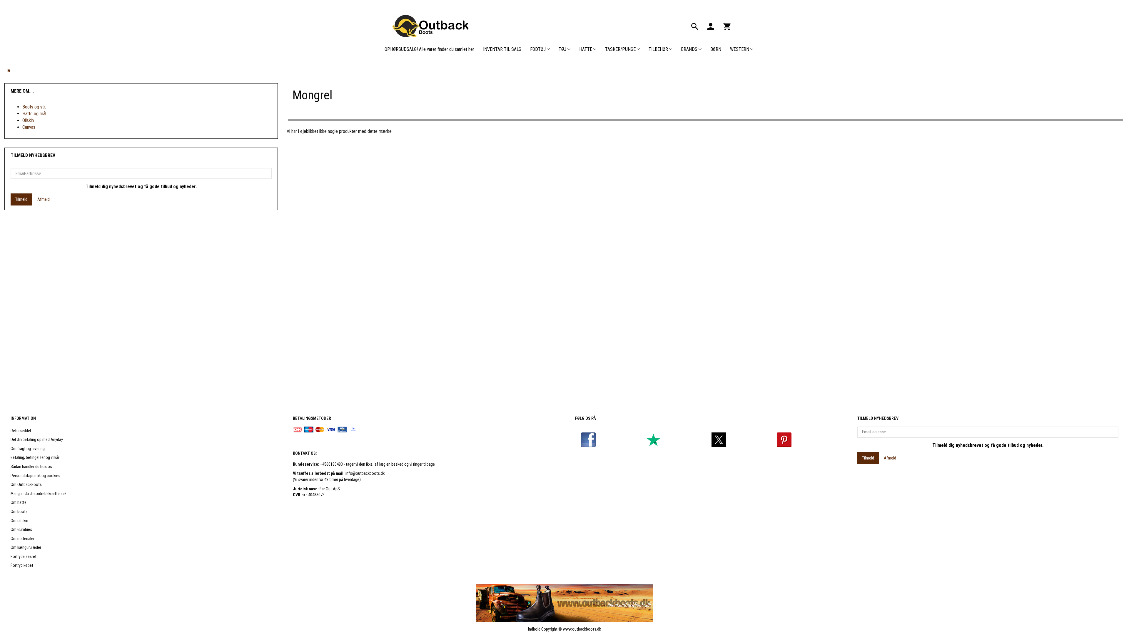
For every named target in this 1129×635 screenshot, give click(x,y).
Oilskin (28, 120)
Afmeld (43, 199)
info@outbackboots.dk (365, 473)
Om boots (19, 511)
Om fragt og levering (28, 448)
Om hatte (18, 502)
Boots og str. (34, 107)
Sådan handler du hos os (31, 466)
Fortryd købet (22, 565)
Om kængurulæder (26, 547)
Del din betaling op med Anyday (37, 439)
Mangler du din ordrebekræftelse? (38, 493)
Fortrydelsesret (23, 556)
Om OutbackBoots (26, 484)
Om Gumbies (21, 529)
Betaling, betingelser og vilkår (35, 457)
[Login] (711, 26)
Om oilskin (19, 520)
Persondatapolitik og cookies (35, 475)
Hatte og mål (34, 113)
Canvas (28, 127)
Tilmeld (21, 199)
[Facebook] (588, 439)
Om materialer (22, 538)
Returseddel (21, 430)
